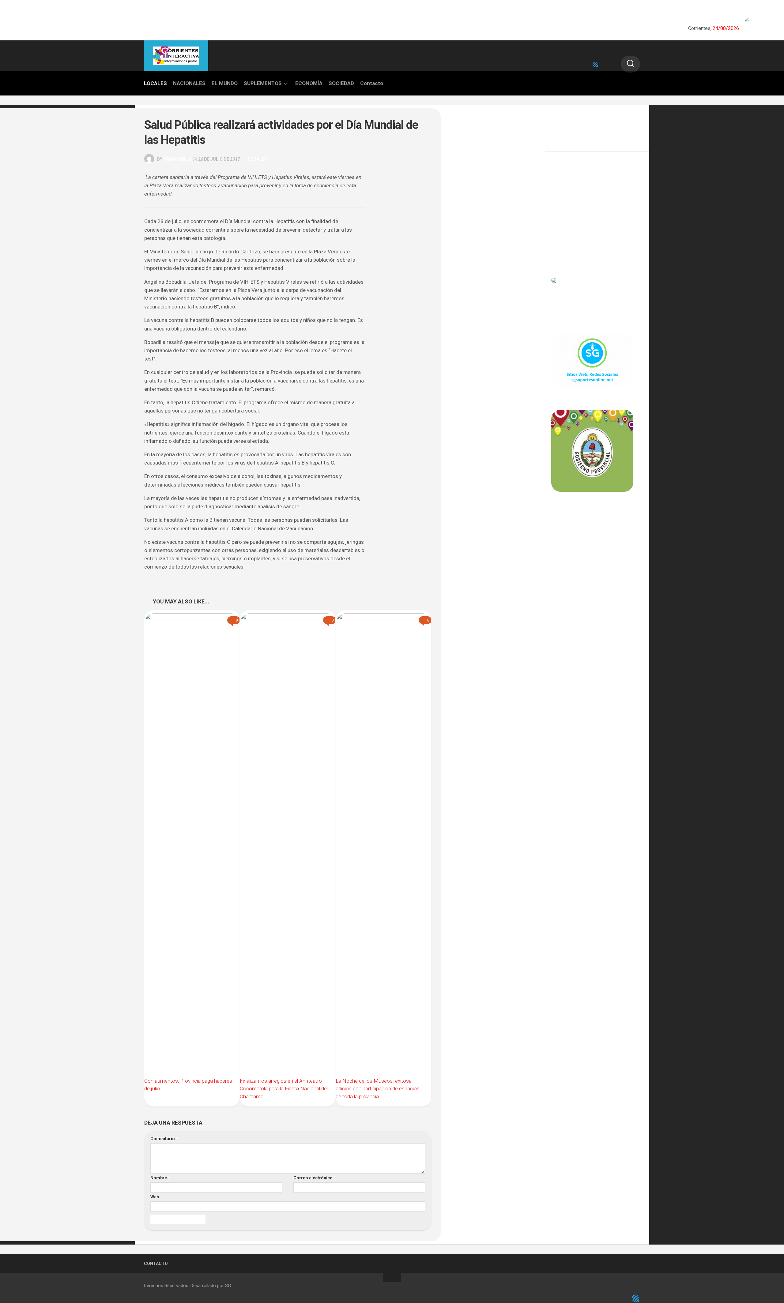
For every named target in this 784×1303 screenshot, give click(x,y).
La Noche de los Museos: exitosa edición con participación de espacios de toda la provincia (378, 1089)
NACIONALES (189, 83)
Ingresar (560, 226)
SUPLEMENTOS (263, 83)
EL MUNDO (225, 83)
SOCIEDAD (341, 83)
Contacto (371, 83)
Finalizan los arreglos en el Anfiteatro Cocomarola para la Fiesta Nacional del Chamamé (284, 1089)
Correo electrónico (314, 1177)
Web (154, 1196)
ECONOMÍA (308, 83)
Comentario (164, 1138)
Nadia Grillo (177, 159)
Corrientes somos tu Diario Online (592, 534)
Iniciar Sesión (565, 253)
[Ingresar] (595, 65)
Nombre (160, 1177)
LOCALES (155, 83)
